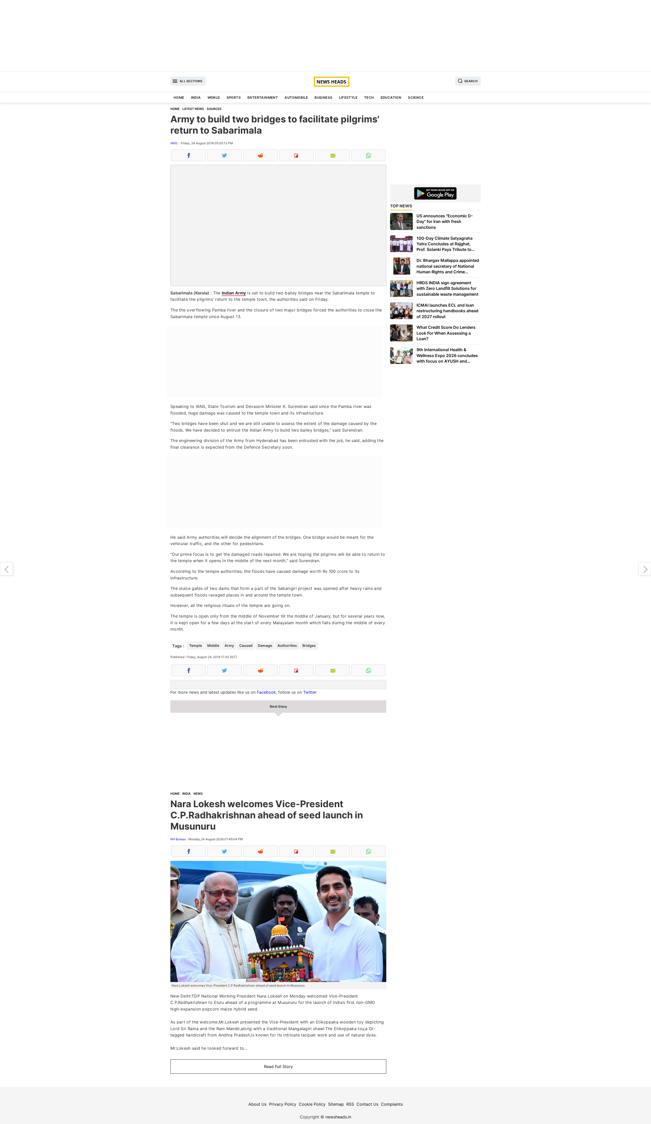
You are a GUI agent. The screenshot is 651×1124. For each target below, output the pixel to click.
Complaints (392, 1104)
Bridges (309, 645)
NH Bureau (178, 839)
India (196, 97)
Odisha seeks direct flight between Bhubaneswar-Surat (644, 568)
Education (391, 97)
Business (323, 97)
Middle (213, 645)
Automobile (296, 97)
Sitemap (336, 1104)
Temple (195, 645)
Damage (265, 645)
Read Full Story (278, 1066)
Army (229, 645)
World (214, 97)
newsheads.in (338, 1116)
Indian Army (234, 292)
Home (179, 97)
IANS (173, 143)
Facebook (266, 692)
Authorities (287, 645)
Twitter (310, 692)
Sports (234, 97)
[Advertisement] (325, 35)
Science (416, 97)
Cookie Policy (312, 1104)
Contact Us (367, 1104)
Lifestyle (348, 97)
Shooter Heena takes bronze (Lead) (6, 568)
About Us (257, 1104)
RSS (350, 1104)
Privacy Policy (282, 1104)
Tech (369, 97)
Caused (246, 645)
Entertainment (262, 97)
